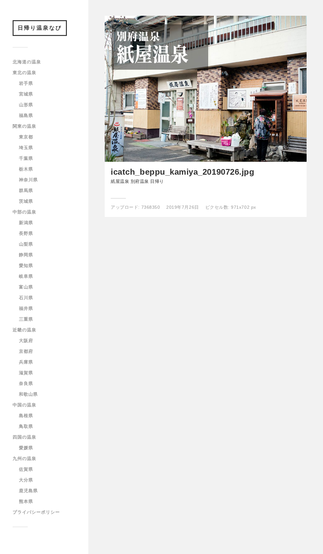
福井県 (26, 308)
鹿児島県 (28, 490)
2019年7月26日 (182, 207)
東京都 (26, 136)
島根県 (26, 415)
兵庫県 (26, 361)
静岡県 (26, 254)
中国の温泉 (24, 404)
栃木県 (26, 169)
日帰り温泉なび (40, 28)
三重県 (26, 319)
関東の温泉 (24, 126)
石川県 (26, 297)
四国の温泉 (24, 437)
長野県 (26, 233)
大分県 (26, 479)
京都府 (26, 351)
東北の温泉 (24, 72)
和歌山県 (28, 394)
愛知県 (26, 265)
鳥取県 (26, 426)
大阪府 (26, 340)
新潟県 (26, 222)
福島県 (26, 115)
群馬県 (26, 190)
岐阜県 (26, 276)
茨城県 (26, 201)
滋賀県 (26, 372)
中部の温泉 (24, 211)
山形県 (26, 104)
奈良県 (26, 383)
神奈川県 (28, 179)
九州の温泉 (24, 458)
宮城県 (26, 93)
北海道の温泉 (27, 61)
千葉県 (26, 158)
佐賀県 (26, 469)
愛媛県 (26, 447)
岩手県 (26, 83)
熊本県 (26, 501)
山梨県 (26, 244)
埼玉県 (26, 147)
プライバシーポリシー (36, 512)
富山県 (26, 286)
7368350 (150, 207)
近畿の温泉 (24, 329)
